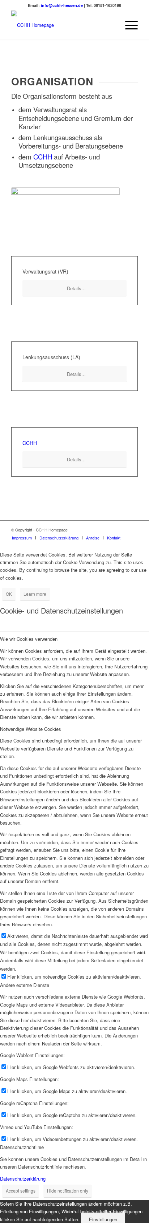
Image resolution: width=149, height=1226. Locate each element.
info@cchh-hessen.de (62, 5)
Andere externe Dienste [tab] (24, 985)
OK (9, 594)
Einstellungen (103, 1219)
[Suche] (111, 25)
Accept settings (20, 1190)
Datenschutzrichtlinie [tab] (22, 1147)
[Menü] (128, 25)
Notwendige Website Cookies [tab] (30, 728)
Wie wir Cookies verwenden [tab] (29, 638)
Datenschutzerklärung (23, 1178)
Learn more (35, 594)
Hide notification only (67, 1190)
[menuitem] (111, 25)
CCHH (42, 156)
